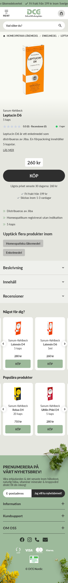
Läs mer (8, 150)
